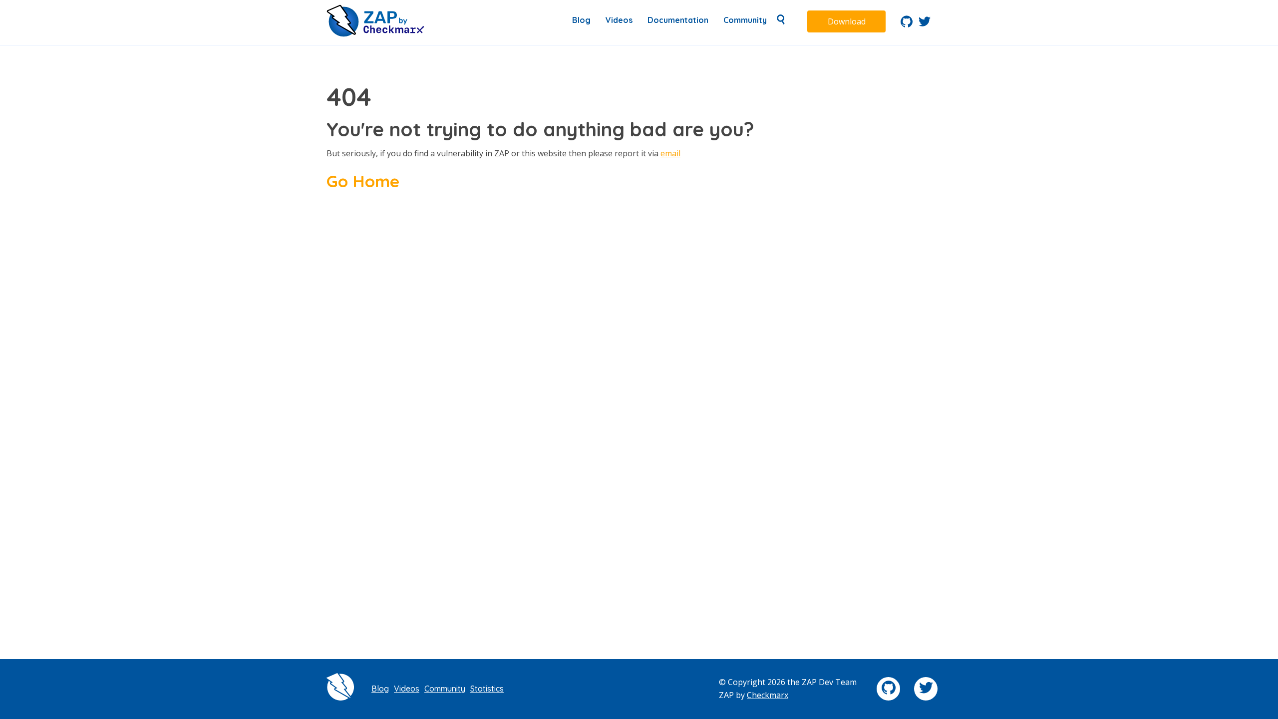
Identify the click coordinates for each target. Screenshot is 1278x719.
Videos (619, 20)
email (670, 153)
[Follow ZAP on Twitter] (925, 24)
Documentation (677, 20)
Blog (581, 20)
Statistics (487, 689)
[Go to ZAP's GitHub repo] (907, 24)
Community (745, 20)
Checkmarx (767, 695)
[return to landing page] (375, 34)
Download (847, 21)
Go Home (362, 180)
